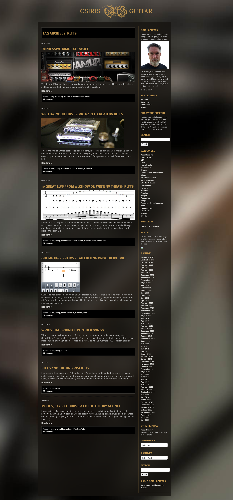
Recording (145, 198)
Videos (87, 96)
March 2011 (145, 384)
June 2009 (145, 417)
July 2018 (145, 293)
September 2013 (147, 313)
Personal (88, 168)
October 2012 (146, 336)
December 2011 (147, 361)
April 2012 (145, 351)
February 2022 (147, 270)
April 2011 (145, 382)
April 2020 (145, 285)
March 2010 (145, 399)
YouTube (144, 99)
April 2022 (145, 267)
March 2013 (145, 323)
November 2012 (147, 333)
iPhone (67, 96)
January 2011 (146, 389)
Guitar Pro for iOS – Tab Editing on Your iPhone (83, 258)
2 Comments (48, 243)
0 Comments (48, 99)
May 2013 (145, 318)
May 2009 (145, 420)
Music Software (77, 96)
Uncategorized (147, 208)
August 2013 (146, 315)
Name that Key (147, 430)
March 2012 (145, 354)
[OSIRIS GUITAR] (142, 247)
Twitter (144, 107)
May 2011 (145, 379)
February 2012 (147, 356)
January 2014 (146, 305)
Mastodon (145, 102)
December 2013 (147, 308)
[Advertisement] (185, 58)
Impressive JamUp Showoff (65, 49)
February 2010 (147, 402)
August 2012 (146, 341)
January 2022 (146, 272)
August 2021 (146, 282)
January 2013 (146, 328)
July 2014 (145, 298)
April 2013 (145, 321)
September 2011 (147, 369)
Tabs (94, 240)
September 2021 (147, 280)
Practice (87, 240)
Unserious (145, 210)
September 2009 (147, 412)
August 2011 (146, 371)
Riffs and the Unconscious (65, 368)
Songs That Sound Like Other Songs (72, 330)
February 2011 (147, 387)
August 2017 (146, 295)
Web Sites (101, 240)
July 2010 (145, 394)
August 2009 (146, 415)
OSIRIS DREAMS (148, 183)
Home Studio (146, 165)
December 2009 (147, 404)
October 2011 (146, 366)
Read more (47, 90)
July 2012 (145, 343)
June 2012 (145, 346)
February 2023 (147, 265)
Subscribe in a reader (150, 226)
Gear (143, 162)
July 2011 (145, 374)
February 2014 (147, 303)
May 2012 (145, 349)
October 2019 (146, 288)
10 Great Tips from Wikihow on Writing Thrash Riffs (87, 186)
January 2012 (146, 359)
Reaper (144, 195)
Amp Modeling (56, 96)
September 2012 (147, 338)
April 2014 (145, 300)
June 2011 (145, 377)
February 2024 (147, 262)
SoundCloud (146, 104)
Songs (143, 200)
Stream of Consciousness (152, 203)
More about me (147, 90)
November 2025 (147, 257)
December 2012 (147, 331)
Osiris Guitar (146, 185)
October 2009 (146, 410)
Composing (55, 168)
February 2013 (147, 326)
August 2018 (146, 290)
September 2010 (147, 392)
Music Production (148, 177)
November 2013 (147, 310)
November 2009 (147, 407)
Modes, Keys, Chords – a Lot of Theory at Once (81, 406)
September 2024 (147, 260)
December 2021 (147, 275)
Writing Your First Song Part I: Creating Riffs (82, 114)
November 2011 (147, 364)
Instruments (146, 167)
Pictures (144, 190)
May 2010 (145, 397)
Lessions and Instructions (72, 168)
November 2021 (147, 277)
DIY (142, 160)
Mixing (143, 175)
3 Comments (48, 171)
